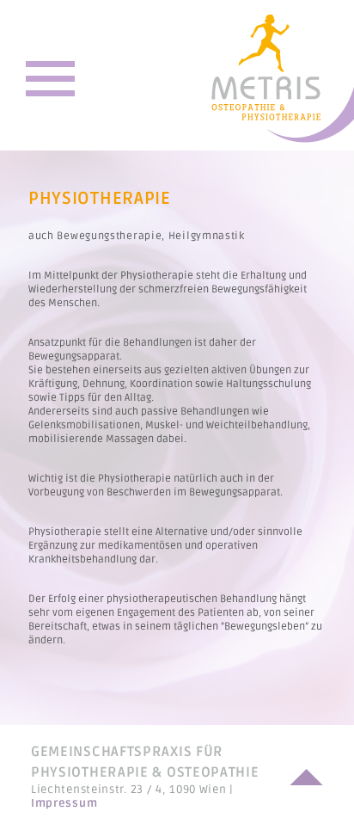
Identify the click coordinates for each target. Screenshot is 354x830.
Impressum (64, 803)
